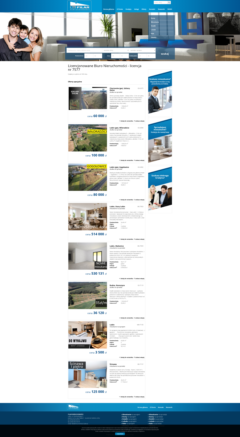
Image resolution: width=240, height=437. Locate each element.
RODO (170, 9)
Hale (152, 33)
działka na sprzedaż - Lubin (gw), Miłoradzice (106, 143)
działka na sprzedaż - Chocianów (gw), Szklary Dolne (106, 104)
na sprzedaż (158, 414)
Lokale (153, 30)
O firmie (120, 9)
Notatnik (161, 9)
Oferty (144, 9)
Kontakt (152, 9)
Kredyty (128, 9)
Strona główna (108, 9)
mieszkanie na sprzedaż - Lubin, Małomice (106, 261)
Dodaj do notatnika (127, 121)
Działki (153, 26)
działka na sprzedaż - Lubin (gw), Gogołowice (106, 182)
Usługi (136, 9)
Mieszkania (155, 22)
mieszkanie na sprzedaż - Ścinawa (106, 379)
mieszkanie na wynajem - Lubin (106, 340)
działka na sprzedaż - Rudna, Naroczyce (106, 301)
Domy (153, 18)
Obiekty (153, 37)
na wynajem (131, 414)
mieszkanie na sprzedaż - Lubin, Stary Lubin (106, 222)
